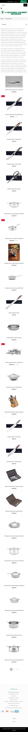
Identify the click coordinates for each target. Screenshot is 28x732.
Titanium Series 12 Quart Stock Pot (14, 635)
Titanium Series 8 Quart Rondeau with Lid (14, 610)
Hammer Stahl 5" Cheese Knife (14, 164)
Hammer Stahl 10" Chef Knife (14, 436)
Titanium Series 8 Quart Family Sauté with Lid (14, 585)
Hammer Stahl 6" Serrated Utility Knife (14, 114)
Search (14, 721)
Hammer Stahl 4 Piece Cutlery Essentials (14, 486)
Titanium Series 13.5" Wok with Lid (14, 387)
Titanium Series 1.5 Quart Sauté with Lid (14, 238)
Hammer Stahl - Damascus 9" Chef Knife (14, 89)
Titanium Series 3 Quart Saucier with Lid (14, 288)
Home (2, 18)
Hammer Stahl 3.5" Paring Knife (14, 139)
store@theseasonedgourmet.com (14, 707)
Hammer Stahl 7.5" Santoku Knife (14, 461)
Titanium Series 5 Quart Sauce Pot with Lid (14, 263)
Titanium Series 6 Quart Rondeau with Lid (14, 660)
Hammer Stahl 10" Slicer (14, 312)
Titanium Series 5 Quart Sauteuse (14, 337)
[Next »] (19, 669)
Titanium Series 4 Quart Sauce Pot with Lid (14, 560)
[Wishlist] (18, 1)
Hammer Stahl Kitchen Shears (14, 188)
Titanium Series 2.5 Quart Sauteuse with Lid (14, 213)
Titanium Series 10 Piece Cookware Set (14, 362)
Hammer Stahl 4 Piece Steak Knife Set (14, 511)
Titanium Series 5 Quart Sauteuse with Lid (14, 536)
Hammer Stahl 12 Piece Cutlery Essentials (14, 412)
